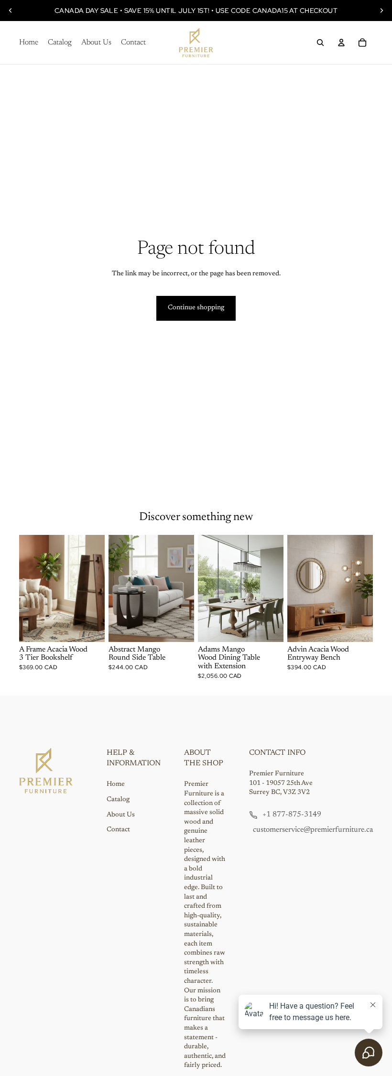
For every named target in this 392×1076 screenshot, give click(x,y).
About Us (121, 815)
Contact (118, 829)
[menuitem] (28, 42)
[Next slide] (381, 10)
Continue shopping (196, 307)
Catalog (118, 799)
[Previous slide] (10, 10)
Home (116, 784)
